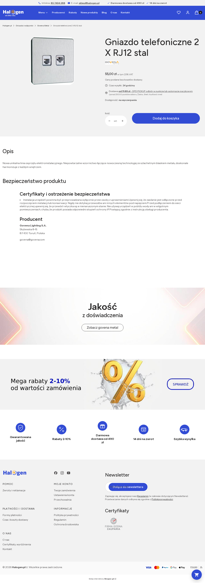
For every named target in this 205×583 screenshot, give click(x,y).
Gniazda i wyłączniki (24, 25)
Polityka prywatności (66, 515)
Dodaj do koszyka (166, 118)
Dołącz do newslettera (128, 487)
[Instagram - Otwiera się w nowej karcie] (62, 473)
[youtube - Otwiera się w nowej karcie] (68, 473)
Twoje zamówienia (64, 490)
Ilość (107, 113)
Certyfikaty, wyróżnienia (17, 544)
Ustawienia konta (64, 495)
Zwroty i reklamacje (14, 490)
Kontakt (7, 549)
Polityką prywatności (162, 499)
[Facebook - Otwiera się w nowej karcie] (56, 473)
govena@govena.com (32, 239)
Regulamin (60, 519)
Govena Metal (43, 25)
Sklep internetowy (101, 579)
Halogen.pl (7, 25)
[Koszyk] (197, 575)
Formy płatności (12, 515)
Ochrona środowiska (66, 524)
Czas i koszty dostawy (15, 519)
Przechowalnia (62, 499)
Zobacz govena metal (102, 328)
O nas (6, 539)
